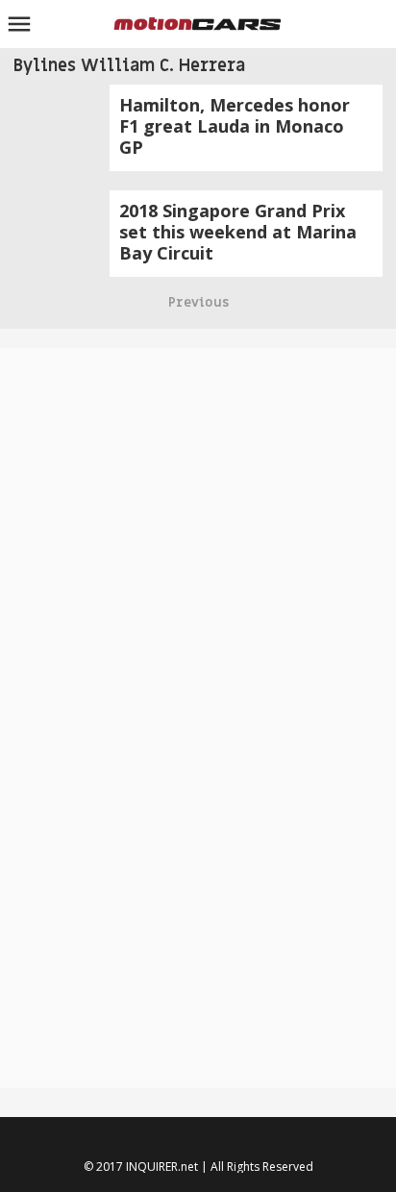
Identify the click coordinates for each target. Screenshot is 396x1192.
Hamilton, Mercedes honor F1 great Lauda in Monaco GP (234, 126)
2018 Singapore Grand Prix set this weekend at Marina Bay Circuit (238, 231)
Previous (198, 302)
